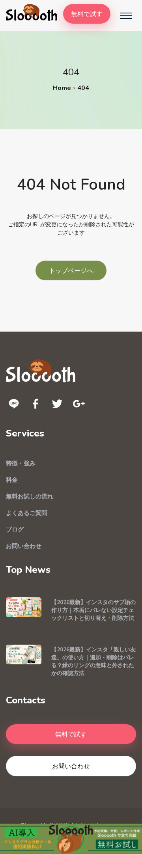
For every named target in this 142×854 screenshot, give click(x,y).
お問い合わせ (23, 546)
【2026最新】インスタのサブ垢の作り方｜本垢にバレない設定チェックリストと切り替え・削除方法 (93, 610)
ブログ (15, 529)
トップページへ (71, 270)
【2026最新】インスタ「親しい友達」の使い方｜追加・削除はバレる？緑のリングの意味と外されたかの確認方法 (93, 661)
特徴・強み (21, 463)
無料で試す (87, 14)
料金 (12, 480)
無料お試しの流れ (29, 496)
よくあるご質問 (26, 513)
